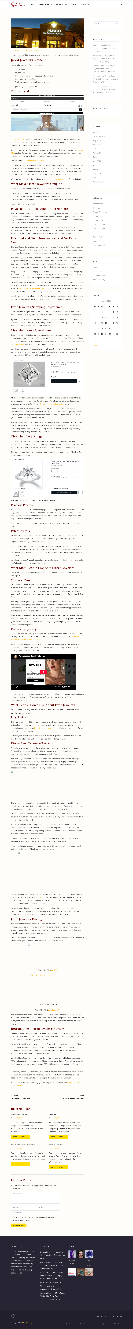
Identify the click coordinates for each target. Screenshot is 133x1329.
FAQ (80, 1324)
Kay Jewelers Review (73, 1099)
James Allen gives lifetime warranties (34, 288)
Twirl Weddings (28, 1323)
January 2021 (98, 182)
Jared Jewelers (17, 139)
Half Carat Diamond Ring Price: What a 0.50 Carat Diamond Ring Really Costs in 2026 (105, 89)
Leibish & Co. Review (20, 1099)
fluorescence (19, 344)
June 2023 (97, 145)
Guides (31, 4)
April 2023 (97, 153)
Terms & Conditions (116, 1324)
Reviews (73, 4)
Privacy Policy (102, 1324)
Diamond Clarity (99, 224)
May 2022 (97, 161)
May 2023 (97, 149)
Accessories (98, 204)
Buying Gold (98, 220)
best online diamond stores (58, 179)
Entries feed (98, 271)
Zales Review (52, 1115)
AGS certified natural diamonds (51, 404)
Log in (95, 267)
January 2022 (98, 169)
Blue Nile (38, 728)
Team (94, 1324)
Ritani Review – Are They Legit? (19, 1115)
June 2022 (97, 157)
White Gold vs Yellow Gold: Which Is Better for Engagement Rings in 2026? (106, 79)
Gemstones (85, 4)
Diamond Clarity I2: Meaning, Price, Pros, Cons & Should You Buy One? (105, 48)
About (68, 1324)
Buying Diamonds (100, 212)
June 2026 (97, 132)
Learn (95, 241)
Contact (74, 1324)
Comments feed (99, 275)
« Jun (95, 345)
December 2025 (99, 136)
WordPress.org (99, 280)
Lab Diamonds (61, 4)
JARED (54, 970)
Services (87, 1324)
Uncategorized (99, 245)
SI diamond (40, 897)
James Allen (51, 728)
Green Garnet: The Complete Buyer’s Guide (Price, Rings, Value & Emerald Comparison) (105, 69)
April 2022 (97, 165)
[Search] (116, 23)
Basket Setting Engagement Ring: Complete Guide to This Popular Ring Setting (104, 58)
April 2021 (97, 178)
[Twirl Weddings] (18, 4)
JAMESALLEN (54, 1010)
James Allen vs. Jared (35, 161)
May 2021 (97, 174)
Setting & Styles (45, 4)
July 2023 (97, 141)
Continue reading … (20, 1137)
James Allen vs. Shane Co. (55, 1145)
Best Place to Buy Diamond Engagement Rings (23, 1145)
